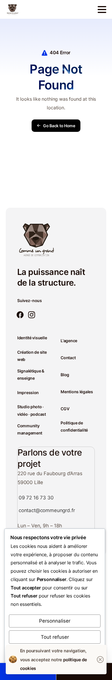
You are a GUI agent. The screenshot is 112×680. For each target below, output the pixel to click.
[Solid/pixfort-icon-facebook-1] (20, 315)
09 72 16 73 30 (36, 498)
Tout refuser (55, 637)
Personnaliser (54, 621)
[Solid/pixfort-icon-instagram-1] (31, 315)
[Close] (100, 659)
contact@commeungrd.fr (47, 510)
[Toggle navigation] (102, 9)
